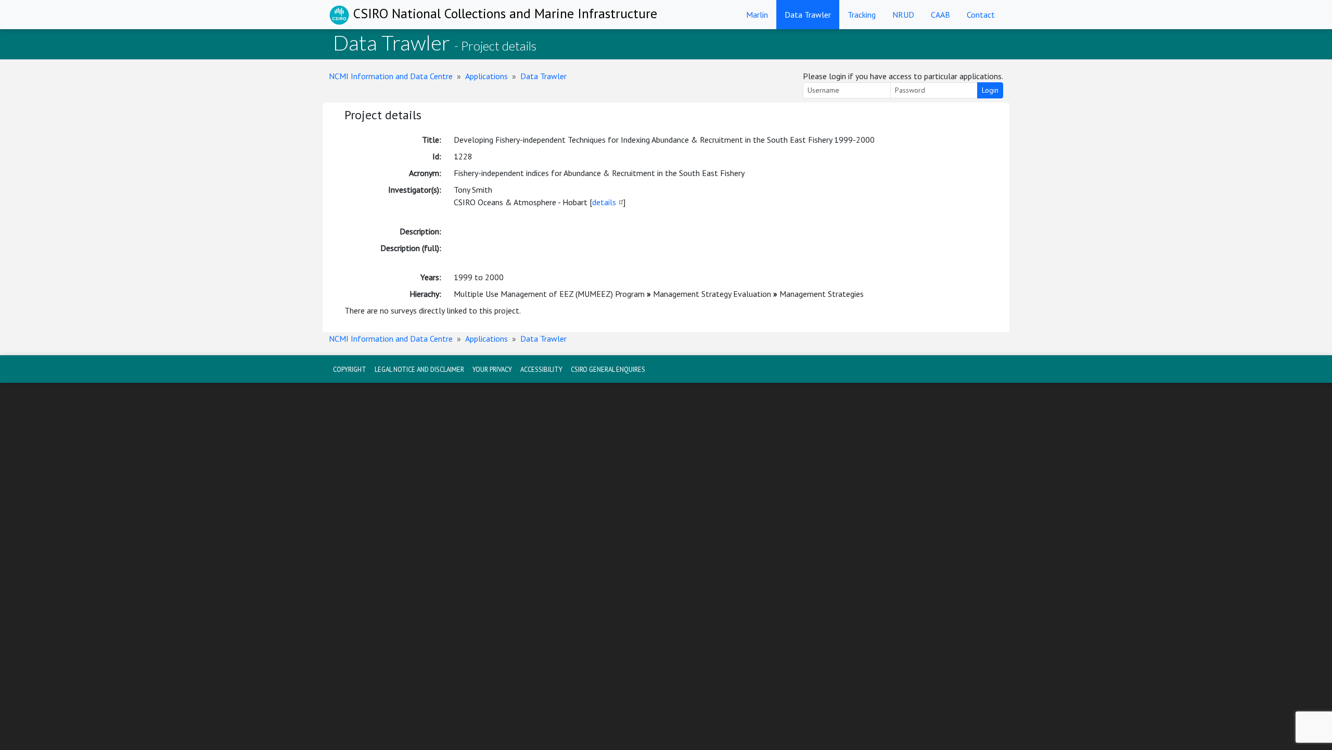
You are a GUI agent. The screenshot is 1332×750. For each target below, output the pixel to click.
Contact (981, 14)
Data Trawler (808, 14)
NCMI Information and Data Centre (391, 76)
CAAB (940, 14)
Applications (486, 76)
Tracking (862, 14)
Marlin (757, 14)
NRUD (903, 14)
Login (990, 90)
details (604, 202)
